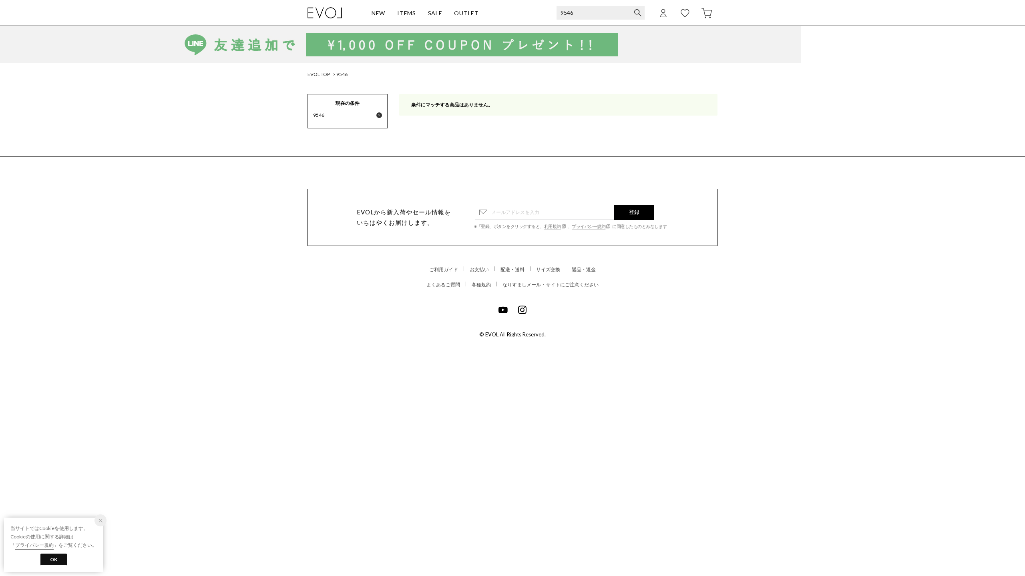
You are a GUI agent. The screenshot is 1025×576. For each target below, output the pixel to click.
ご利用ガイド (443, 269)
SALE (435, 13)
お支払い (479, 269)
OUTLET (466, 13)
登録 (634, 212)
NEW (378, 13)
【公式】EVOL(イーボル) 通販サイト (325, 12)
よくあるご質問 (443, 285)
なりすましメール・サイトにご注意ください (550, 285)
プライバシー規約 (588, 226)
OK (53, 559)
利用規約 (552, 226)
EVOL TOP (319, 74)
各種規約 (481, 285)
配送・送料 (512, 269)
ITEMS (406, 13)
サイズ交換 (548, 269)
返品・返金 (584, 269)
